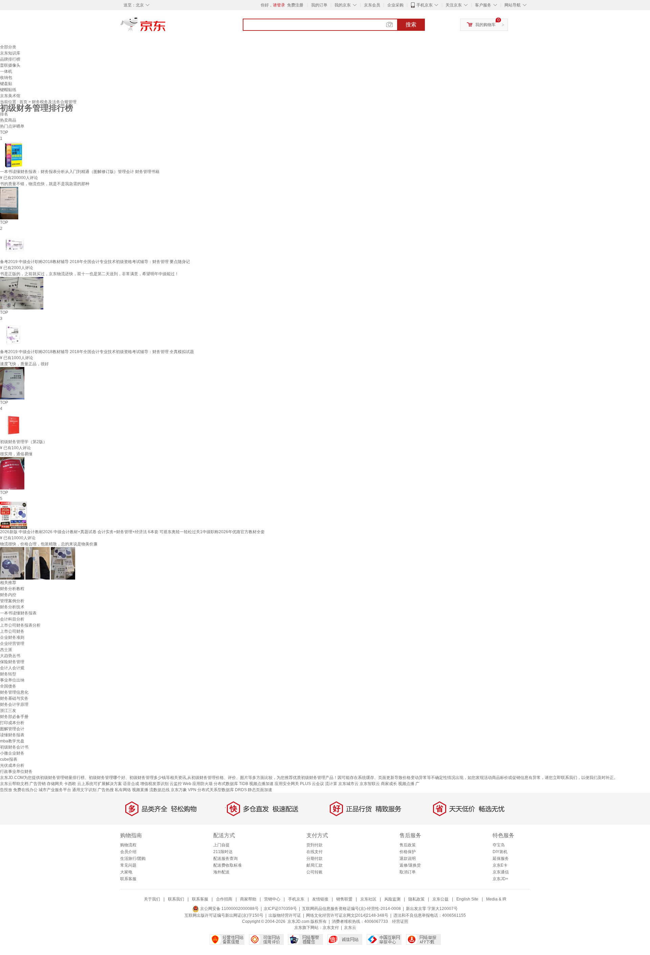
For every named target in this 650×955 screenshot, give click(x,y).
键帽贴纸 (8, 89)
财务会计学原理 (14, 704)
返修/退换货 (410, 865)
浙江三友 (8, 710)
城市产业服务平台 (55, 789)
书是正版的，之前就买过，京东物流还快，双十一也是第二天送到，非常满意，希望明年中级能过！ (89, 274)
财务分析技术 (12, 607)
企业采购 (395, 5)
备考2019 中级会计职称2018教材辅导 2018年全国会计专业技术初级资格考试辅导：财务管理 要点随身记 (95, 261)
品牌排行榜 (10, 59)
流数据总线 (159, 789)
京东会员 (372, 5)
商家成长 (389, 783)
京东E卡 (500, 865)
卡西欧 (70, 783)
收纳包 (6, 77)
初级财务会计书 (14, 747)
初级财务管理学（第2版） (23, 441)
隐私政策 (416, 899)
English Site (467, 899)
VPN (192, 789)
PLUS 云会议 (312, 783)
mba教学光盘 (12, 741)
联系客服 (128, 878)
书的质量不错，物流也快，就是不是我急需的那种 (44, 183)
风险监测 (392, 899)
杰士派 (6, 649)
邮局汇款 (314, 865)
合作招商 (224, 899)
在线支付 (314, 851)
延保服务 (501, 858)
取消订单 (407, 872)
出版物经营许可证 (284, 915)
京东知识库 (10, 53)
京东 (166, 27)
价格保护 (407, 851)
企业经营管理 (12, 643)
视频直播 (140, 789)
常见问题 (128, 865)
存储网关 (55, 783)
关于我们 (152, 899)
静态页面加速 (260, 789)
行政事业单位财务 (16, 771)
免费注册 (295, 5)
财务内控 (8, 594)
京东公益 (440, 899)
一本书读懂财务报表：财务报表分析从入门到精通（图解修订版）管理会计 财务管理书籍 (79, 171)
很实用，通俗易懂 (16, 454)
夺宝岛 (499, 845)
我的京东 (342, 5)
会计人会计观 (12, 668)
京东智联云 (370, 783)
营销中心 (272, 899)
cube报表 (8, 759)
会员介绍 (128, 851)
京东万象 (179, 789)
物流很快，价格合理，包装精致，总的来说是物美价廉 (49, 544)
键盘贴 (6, 83)
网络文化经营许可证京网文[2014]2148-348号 (347, 915)
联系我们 (176, 899)
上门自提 (221, 845)
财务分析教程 (12, 588)
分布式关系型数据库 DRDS (222, 789)
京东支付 (331, 927)
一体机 (6, 71)
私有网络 (123, 789)
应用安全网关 (287, 783)
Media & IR (496, 899)
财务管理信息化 (14, 692)
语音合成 (131, 783)
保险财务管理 (12, 661)
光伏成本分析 (12, 765)
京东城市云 (348, 783)
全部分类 (8, 47)
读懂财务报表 (12, 735)
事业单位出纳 (12, 680)
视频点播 (406, 783)
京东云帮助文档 (14, 783)
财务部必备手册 (14, 716)
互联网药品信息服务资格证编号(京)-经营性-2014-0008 (351, 908)
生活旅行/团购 (133, 858)
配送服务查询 (225, 858)
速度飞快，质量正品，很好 (24, 364)
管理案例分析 (12, 601)
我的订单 (319, 5)
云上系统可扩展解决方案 (99, 783)
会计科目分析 (12, 619)
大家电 (126, 872)
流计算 (331, 783)
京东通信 (501, 872)
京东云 (350, 927)
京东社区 (368, 899)
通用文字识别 (84, 789)
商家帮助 (248, 899)
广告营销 (37, 783)
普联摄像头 (10, 65)
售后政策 (407, 845)
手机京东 (424, 5)
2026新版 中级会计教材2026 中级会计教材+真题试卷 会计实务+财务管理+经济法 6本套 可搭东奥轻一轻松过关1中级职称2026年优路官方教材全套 (132, 531)
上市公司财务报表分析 (20, 625)
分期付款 (314, 858)
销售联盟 (344, 899)
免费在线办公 (25, 789)
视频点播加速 (261, 783)
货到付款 (314, 845)
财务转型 (8, 674)
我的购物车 (485, 24)
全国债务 (8, 686)
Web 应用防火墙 (198, 783)
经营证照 (400, 921)
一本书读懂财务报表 (18, 613)
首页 (23, 102)
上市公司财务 (12, 631)
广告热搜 (106, 789)
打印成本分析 (12, 722)
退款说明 (407, 858)
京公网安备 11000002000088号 (229, 908)
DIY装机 (500, 851)
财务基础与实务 (14, 698)
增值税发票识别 (154, 783)
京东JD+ (500, 878)
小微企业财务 (12, 753)
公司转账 (314, 872)
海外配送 (221, 872)
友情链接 (320, 899)
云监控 (176, 783)
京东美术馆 (10, 95)
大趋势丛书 (10, 655)
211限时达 (223, 851)
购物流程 (128, 845)
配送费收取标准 (227, 865)
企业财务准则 (12, 637)
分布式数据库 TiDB (231, 783)
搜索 (411, 24)
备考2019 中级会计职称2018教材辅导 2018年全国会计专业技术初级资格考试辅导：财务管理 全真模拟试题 (97, 351)
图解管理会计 (12, 728)
